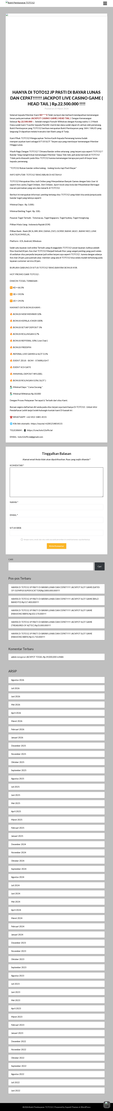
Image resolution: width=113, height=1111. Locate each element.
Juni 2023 (15, 992)
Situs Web (15, 527)
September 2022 (18, 1066)
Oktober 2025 (17, 762)
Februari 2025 (17, 828)
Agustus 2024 (17, 877)
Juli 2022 (15, 1082)
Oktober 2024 (17, 860)
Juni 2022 (15, 1090)
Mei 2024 (15, 901)
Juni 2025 (15, 795)
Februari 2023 (17, 1025)
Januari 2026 (17, 737)
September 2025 (18, 770)
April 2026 (16, 713)
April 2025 (16, 811)
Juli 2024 (15, 885)
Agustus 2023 (17, 975)
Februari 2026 (17, 729)
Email (14, 515)
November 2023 (18, 951)
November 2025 (18, 754)
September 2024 (18, 869)
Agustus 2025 (17, 778)
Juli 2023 (15, 984)
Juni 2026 (15, 696)
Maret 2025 (16, 819)
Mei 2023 (15, 1000)
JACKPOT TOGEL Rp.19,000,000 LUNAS (45, 657)
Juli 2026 (15, 688)
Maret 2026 (16, 721)
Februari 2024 (17, 926)
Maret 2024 (16, 918)
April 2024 (16, 910)
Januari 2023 (17, 1033)
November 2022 (18, 1049)
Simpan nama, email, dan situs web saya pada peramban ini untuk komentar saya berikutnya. (57, 539)
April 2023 (16, 1008)
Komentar (17, 465)
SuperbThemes (72, 1107)
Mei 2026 (15, 704)
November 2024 (18, 852)
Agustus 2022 (17, 1074)
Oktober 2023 (17, 959)
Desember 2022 (18, 1041)
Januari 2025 (17, 836)
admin (14, 657)
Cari (10, 559)
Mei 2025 (15, 803)
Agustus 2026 (17, 680)
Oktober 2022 (17, 1058)
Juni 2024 (15, 893)
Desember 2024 (18, 844)
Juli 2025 (15, 786)
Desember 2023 (18, 942)
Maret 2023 (16, 1016)
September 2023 (18, 967)
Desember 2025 (18, 745)
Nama (14, 502)
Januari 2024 (17, 934)
